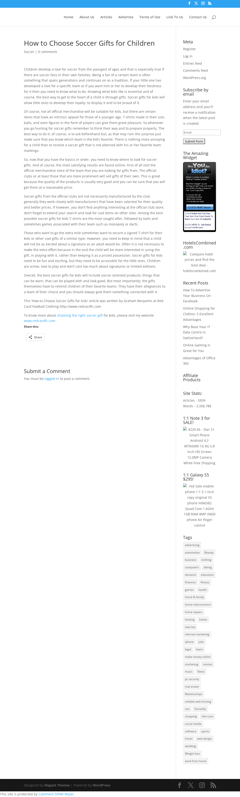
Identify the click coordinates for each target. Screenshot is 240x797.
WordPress (101, 785)
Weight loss (192, 754)
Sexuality (200, 709)
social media (193, 724)
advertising (192, 545)
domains (190, 575)
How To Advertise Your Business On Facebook (197, 295)
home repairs (193, 612)
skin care (207, 716)
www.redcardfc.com (39, 320)
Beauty (209, 552)
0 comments (47, 51)
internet (190, 627)
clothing (206, 560)
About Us (86, 17)
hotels (203, 619)
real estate (192, 686)
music (189, 672)
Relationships (193, 694)
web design (204, 739)
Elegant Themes (57, 785)
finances (190, 582)
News (201, 672)
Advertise (125, 17)
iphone (189, 642)
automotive (192, 552)
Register (189, 49)
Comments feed (195, 70)
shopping (191, 716)
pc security (192, 679)
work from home (195, 761)
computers (192, 567)
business (190, 560)
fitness (205, 582)
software (190, 731)
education (207, 575)
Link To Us (174, 17)
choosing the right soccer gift (80, 315)
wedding (190, 746)
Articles (106, 17)
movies (207, 664)
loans (199, 649)
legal (188, 649)
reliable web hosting (198, 701)
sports (205, 731)
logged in (52, 378)
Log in (187, 56)
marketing (191, 664)
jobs (201, 642)
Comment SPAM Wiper (56, 794)
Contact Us (198, 17)
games (189, 590)
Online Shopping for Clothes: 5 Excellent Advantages (199, 314)
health (203, 590)
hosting (190, 619)
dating (208, 567)
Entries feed (192, 63)
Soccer (29, 51)
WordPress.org (194, 77)
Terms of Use (149, 17)
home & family (194, 597)
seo (187, 709)
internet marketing (197, 634)
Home (68, 17)
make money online (197, 657)
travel (188, 739)
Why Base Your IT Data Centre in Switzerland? (196, 332)
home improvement (198, 604)
